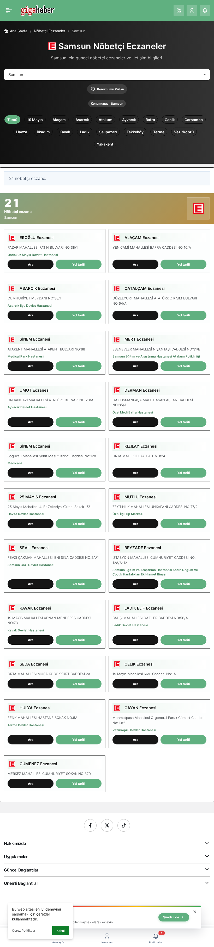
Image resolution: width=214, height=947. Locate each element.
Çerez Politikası (23, 930)
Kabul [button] (60, 931)
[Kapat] (194, 911)
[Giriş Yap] (192, 10)
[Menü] (9, 10)
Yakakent (105, 144)
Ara (30, 264)
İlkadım (43, 132)
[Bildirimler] (205, 10)
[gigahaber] (37, 9)
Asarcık (82, 119)
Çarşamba (194, 119)
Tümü (12, 119)
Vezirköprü (184, 132)
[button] (179, 10)
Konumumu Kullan (110, 89)
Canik (170, 119)
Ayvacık (129, 119)
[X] (107, 825)
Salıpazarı (108, 132)
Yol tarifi (78, 264)
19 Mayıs (35, 119)
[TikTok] (123, 825)
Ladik (85, 132)
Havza (21, 132)
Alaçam (59, 119)
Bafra (150, 119)
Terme (158, 132)
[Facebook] (90, 825)
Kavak (65, 132)
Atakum (105, 119)
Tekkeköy (135, 132)
